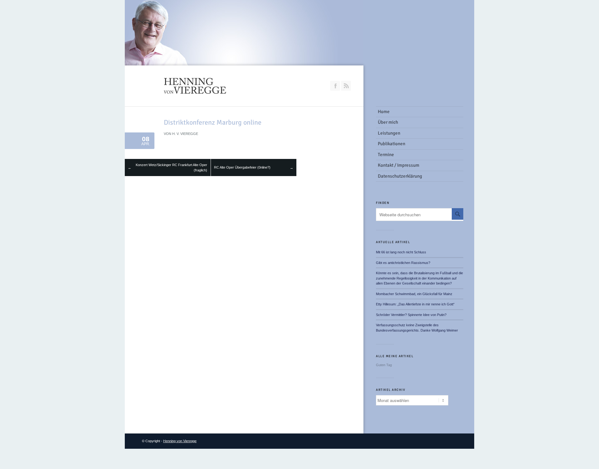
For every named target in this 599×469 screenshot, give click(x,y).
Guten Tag (384, 365)
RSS (346, 86)
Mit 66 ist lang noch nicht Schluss (401, 252)
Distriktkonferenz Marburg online (212, 122)
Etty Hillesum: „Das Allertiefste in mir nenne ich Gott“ (415, 304)
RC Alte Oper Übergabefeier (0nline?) (242, 167)
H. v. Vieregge (185, 134)
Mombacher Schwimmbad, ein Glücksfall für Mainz (414, 294)
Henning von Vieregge (180, 441)
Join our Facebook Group (335, 86)
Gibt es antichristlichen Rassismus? (403, 263)
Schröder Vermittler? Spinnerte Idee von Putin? (411, 315)
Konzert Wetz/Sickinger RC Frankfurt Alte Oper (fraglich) (171, 167)
